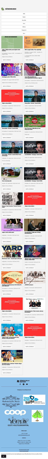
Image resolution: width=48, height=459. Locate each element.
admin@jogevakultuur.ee (24, 435)
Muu (24, 33)
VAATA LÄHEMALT (7, 60)
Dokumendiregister (24, 451)
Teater (24, 17)
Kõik (24, 13)
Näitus (24, 26)
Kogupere (24, 30)
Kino (24, 23)
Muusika (24, 20)
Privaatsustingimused (24, 449)
